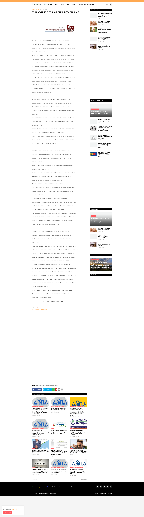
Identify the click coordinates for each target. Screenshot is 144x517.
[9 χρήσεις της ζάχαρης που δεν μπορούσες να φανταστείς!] (93, 39)
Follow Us (110, 493)
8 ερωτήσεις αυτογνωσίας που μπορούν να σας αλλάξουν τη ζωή (105, 15)
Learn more (14, 509)
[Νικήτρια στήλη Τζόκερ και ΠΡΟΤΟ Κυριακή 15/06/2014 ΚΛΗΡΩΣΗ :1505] (93, 154)
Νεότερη (35, 479)
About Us (38, 1)
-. (37, 308)
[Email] (59, 389)
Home (33, 1)
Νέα (43, 385)
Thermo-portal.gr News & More (48, 493)
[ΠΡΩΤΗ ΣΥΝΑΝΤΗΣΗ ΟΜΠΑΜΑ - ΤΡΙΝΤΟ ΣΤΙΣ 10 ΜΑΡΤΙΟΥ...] (93, 137)
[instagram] (107, 486)
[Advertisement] (59, 330)
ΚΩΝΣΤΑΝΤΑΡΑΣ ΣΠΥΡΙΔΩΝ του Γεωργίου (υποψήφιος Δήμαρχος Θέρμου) (40, 451)
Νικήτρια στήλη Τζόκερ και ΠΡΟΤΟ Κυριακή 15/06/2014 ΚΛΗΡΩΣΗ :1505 (104, 154)
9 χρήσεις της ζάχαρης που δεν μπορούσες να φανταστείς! (105, 38)
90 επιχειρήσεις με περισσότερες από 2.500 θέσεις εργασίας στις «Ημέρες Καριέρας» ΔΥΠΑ (40, 432)
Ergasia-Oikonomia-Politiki (51, 385)
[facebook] (104, 1)
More (73, 4)
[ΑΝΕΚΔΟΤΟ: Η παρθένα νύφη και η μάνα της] (93, 121)
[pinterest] (111, 1)
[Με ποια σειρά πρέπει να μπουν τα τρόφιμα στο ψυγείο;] (93, 46)
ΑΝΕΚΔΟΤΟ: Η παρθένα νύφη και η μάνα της (104, 120)
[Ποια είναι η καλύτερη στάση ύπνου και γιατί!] (93, 23)
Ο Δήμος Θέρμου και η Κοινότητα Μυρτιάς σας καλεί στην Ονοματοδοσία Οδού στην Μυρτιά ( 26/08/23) (59, 452)
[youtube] (109, 1)
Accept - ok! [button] (7, 512)
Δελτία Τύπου (43, 9)
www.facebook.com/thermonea (39, 309)
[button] (107, 4)
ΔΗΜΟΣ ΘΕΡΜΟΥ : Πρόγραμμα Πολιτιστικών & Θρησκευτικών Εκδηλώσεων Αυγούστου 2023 (40, 471)
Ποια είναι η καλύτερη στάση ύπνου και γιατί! (104, 22)
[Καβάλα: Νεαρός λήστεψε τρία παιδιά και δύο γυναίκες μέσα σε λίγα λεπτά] (93, 144)
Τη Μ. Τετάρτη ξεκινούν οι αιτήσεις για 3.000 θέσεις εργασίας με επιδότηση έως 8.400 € (77, 471)
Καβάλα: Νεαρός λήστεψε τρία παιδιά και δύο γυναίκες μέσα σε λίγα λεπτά (104, 145)
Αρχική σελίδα (35, 9)
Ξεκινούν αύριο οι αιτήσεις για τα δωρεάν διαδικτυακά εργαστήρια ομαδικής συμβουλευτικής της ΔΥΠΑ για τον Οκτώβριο (40, 411)
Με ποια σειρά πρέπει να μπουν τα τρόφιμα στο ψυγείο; (104, 46)
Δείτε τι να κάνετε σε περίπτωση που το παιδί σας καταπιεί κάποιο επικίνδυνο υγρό (104, 30)
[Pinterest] (56, 389)
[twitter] (101, 486)
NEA (68, 4)
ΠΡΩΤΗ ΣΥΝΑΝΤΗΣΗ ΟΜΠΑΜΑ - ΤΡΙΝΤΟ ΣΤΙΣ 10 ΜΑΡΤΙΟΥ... (105, 137)
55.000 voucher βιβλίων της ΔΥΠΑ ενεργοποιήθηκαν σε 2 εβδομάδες (58, 410)
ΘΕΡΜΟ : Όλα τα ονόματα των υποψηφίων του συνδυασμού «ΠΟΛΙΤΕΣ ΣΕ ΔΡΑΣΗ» (59, 432)
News (56, 4)
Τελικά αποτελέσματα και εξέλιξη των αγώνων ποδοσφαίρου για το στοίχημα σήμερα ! (105, 128)
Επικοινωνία (103, 493)
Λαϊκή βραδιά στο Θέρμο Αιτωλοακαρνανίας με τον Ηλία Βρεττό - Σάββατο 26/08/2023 (78, 451)
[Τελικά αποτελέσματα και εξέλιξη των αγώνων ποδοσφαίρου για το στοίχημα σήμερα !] (93, 128)
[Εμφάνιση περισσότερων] (62, 389)
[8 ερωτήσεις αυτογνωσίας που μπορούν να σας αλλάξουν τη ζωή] (93, 15)
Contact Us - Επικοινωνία (46, 1)
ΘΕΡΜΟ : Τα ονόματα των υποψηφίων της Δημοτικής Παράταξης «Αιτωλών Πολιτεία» (77, 432)
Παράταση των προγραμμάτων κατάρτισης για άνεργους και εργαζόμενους (59, 471)
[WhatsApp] (53, 389)
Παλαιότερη (84, 479)
